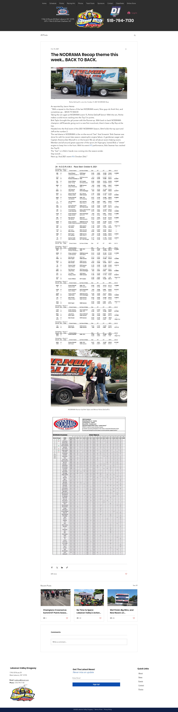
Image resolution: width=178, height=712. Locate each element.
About (140, 673)
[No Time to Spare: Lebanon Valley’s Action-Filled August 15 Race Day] (89, 597)
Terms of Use (98, 709)
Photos (140, 689)
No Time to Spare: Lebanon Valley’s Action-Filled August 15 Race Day (89, 611)
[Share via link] (67, 567)
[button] (120, 20)
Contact (141, 685)
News (140, 677)
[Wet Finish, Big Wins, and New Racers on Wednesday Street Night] (122, 597)
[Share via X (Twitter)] (57, 567)
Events (140, 681)
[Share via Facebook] (52, 567)
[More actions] (126, 49)
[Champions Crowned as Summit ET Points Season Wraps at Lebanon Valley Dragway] (55, 597)
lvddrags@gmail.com (21, 680)
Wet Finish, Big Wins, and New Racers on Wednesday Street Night (122, 611)
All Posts (44, 35)
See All (135, 585)
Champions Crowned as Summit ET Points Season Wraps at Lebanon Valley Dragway (55, 611)
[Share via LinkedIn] (62, 567)
